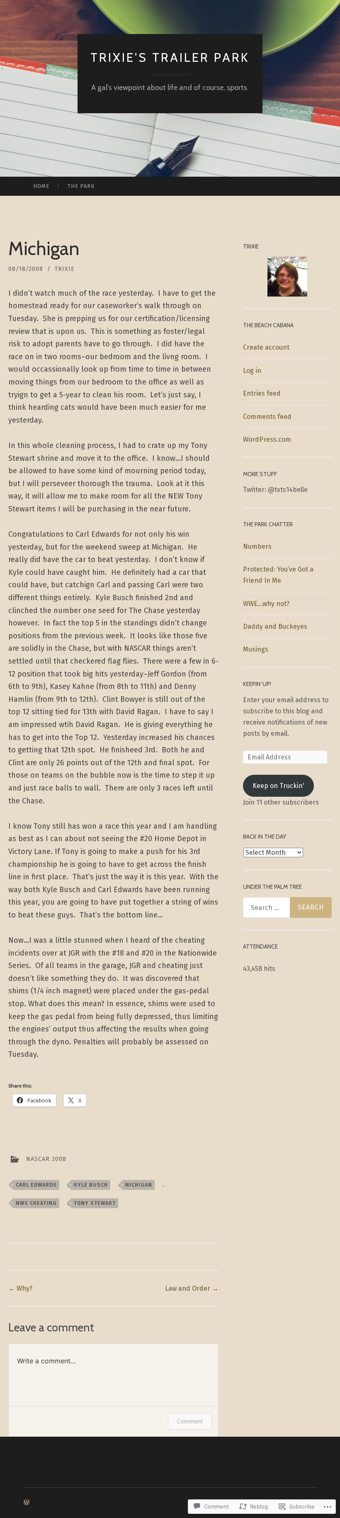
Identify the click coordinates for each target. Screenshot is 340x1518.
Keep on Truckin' (278, 786)
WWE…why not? (266, 604)
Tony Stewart (95, 1203)
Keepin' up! (257, 684)
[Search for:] (287, 907)
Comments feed (267, 417)
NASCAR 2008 (46, 1158)
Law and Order (192, 1288)
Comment (190, 1421)
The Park (81, 186)
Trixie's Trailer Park (170, 57)
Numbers (257, 546)
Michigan (138, 1185)
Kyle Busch (91, 1185)
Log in (252, 371)
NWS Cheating (36, 1203)
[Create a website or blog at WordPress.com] (26, 1502)
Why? (20, 1288)
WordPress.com (267, 439)
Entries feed (262, 393)
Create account (266, 347)
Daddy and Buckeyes (275, 626)
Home (41, 186)
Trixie (65, 268)
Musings (255, 649)
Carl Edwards (36, 1185)
